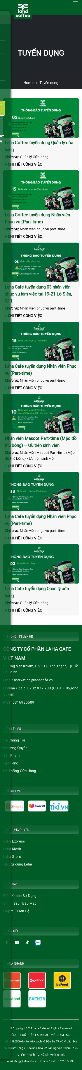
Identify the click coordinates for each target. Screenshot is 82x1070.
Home (28, 82)
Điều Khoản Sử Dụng (20, 895)
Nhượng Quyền (15, 748)
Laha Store (12, 856)
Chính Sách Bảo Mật (19, 903)
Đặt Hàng (10, 763)
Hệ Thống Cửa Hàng (19, 771)
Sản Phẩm (11, 755)
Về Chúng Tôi (14, 740)
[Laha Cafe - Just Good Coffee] (23, 10)
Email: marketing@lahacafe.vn (28, 680)
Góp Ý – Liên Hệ (16, 911)
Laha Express (14, 841)
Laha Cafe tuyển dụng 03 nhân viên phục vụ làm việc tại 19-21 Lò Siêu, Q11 (38, 294)
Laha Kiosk (12, 849)
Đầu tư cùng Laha (17, 864)
